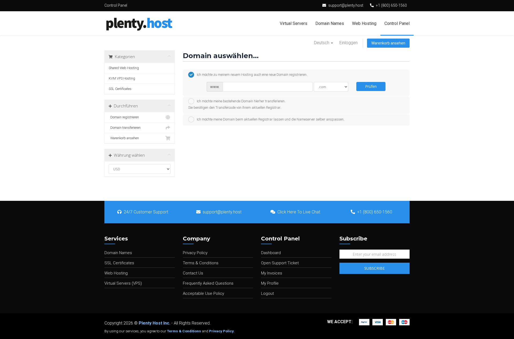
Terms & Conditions (200, 263)
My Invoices (271, 273)
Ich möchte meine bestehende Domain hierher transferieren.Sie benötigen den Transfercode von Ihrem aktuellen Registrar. (236, 104)
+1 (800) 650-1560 (391, 5)
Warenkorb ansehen (388, 43)
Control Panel (397, 23)
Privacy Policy (195, 252)
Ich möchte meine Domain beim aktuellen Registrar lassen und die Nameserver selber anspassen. (270, 119)
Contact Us (193, 273)
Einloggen (348, 42)
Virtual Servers (293, 23)
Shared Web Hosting (124, 68)
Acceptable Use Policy (203, 293)
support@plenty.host (345, 5)
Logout (267, 293)
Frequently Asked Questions (208, 283)
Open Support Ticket (280, 263)
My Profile (270, 283)
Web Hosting (364, 23)
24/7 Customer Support (146, 211)
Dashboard (271, 252)
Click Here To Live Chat (298, 211)
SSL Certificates (120, 89)
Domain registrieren (124, 117)
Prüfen (371, 86)
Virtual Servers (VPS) (123, 283)
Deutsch (322, 42)
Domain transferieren (125, 128)
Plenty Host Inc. (154, 323)
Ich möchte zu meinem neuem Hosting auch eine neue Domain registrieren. (252, 75)
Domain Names (329, 23)
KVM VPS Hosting (122, 78)
